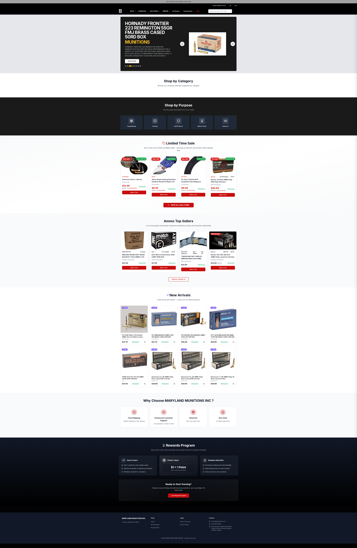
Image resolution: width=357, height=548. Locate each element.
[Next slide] (233, 41)
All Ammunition (155, 520)
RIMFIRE (165, 11)
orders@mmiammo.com (218, 517)
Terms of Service (185, 517)
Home (153, 517)
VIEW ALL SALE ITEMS (180, 201)
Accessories (187, 11)
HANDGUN (142, 11)
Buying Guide (155, 523)
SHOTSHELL (154, 11)
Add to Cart (134, 188)
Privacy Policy (184, 520)
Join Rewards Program (178, 491)
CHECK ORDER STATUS (219, 5)
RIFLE (132, 11)
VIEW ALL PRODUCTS (178, 275)
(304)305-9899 (216, 519)
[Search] (230, 11)
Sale (198, 11)
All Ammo (175, 11)
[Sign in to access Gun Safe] (236, 11)
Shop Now (132, 56)
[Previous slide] (182, 41)
